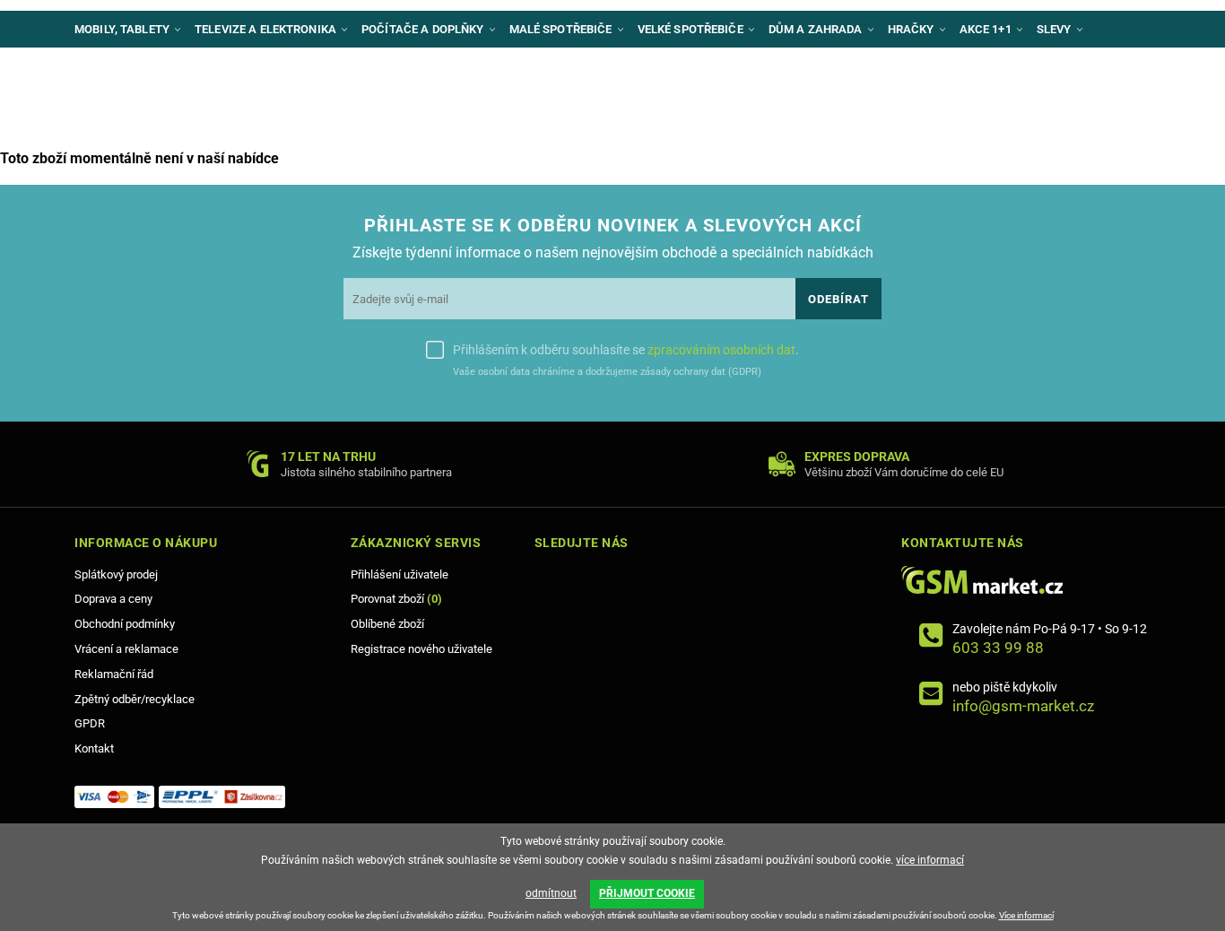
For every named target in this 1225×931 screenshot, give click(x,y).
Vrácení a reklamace (126, 649)
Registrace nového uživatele (421, 649)
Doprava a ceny (113, 598)
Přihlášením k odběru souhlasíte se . (626, 350)
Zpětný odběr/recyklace (134, 699)
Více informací (1026, 915)
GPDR (89, 723)
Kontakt (94, 748)
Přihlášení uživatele (399, 574)
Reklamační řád (113, 674)
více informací (930, 860)
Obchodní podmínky (124, 624)
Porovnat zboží (396, 598)
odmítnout (551, 893)
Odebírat (838, 299)
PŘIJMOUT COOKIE (647, 893)
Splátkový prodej (116, 574)
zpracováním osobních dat (721, 350)
